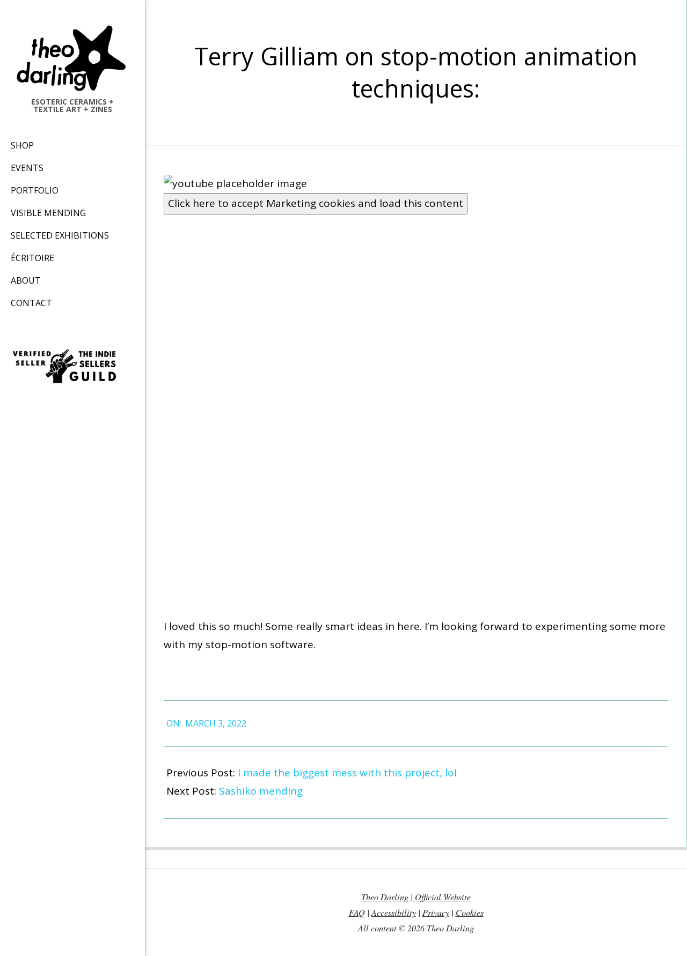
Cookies (470, 912)
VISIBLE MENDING (48, 213)
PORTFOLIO (35, 190)
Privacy (435, 912)
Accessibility (393, 912)
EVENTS (27, 168)
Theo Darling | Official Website (416, 896)
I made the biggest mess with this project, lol (347, 773)
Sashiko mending (261, 791)
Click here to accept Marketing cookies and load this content (315, 203)
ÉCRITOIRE (32, 258)
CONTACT (31, 303)
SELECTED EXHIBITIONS (60, 235)
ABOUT (26, 280)
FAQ (357, 912)
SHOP (22, 145)
